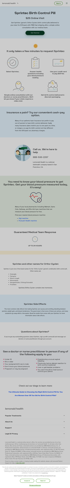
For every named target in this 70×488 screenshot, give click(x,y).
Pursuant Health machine (28, 221)
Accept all (27, 480)
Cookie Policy (45, 473)
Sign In (58, 3)
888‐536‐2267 (20, 463)
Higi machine (23, 218)
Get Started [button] (35, 33)
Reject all (42, 480)
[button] (9, 3)
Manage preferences (35, 485)
